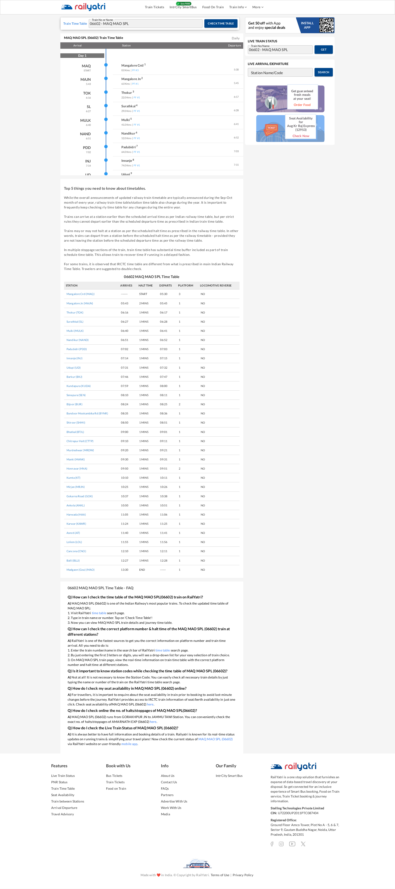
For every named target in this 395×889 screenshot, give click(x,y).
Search (323, 72)
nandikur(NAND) (78, 340)
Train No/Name (260, 45)
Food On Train (213, 7)
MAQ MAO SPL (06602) (215, 739)
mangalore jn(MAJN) (80, 303)
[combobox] (141, 23)
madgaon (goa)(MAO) (81, 569)
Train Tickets (154, 7)
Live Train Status (63, 776)
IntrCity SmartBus (183, 7)
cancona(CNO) (76, 551)
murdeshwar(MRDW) (80, 450)
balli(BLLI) (73, 560)
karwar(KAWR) (76, 523)
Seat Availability (62, 795)
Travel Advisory (62, 814)
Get (323, 49)
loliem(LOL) (74, 542)
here (150, 704)
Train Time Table (63, 788)
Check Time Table (221, 23)
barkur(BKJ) (75, 376)
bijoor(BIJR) (75, 404)
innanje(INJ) (75, 358)
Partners (167, 795)
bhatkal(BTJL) (75, 432)
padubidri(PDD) (77, 349)
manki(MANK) (76, 459)
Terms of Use (220, 875)
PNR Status (59, 782)
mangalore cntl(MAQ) (81, 294)
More (256, 7)
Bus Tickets (114, 776)
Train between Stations (67, 801)
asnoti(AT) (73, 533)
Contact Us (169, 782)
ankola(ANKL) (76, 505)
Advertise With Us (174, 801)
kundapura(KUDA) (79, 386)
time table (99, 613)
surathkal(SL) (75, 321)
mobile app (129, 744)
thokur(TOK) (75, 312)
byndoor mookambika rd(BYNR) (87, 413)
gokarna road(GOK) (80, 496)
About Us (167, 776)
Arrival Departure (64, 808)
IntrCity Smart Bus (229, 776)
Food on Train (116, 788)
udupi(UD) (74, 367)
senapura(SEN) (76, 395)
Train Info (236, 7)
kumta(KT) (73, 477)
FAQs (165, 788)
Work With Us (171, 808)
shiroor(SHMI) (76, 422)
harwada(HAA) (76, 514)
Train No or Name (102, 19)
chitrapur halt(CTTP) (80, 441)
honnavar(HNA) (77, 468)
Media (165, 814)
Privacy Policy (243, 875)
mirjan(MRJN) (76, 487)
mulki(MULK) (75, 330)
